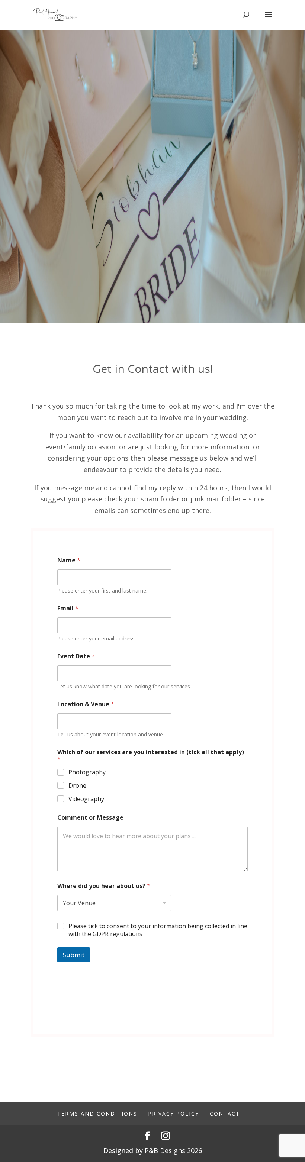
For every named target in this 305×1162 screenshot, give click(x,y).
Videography (86, 799)
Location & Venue (85, 704)
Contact (225, 1113)
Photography (87, 772)
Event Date (76, 656)
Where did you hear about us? (103, 886)
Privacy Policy (173, 1113)
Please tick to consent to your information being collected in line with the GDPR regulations (157, 930)
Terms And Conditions (97, 1113)
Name (68, 560)
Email (67, 608)
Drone (77, 786)
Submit (73, 954)
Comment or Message (90, 817)
